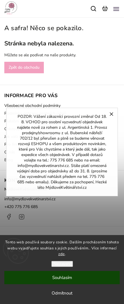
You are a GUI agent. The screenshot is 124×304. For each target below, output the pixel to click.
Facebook (8, 216)
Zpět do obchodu (24, 67)
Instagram (21, 216)
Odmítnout (62, 293)
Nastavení (62, 264)
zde (61, 254)
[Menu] (116, 8)
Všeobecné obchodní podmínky (32, 105)
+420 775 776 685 (21, 206)
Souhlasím (62, 277)
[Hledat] (94, 8)
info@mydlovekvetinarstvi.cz (30, 199)
